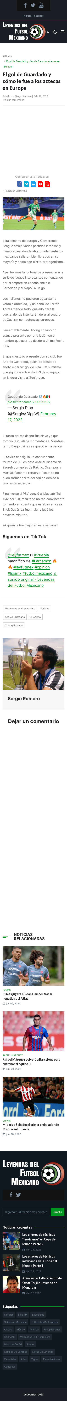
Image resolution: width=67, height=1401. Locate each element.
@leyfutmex (18, 555)
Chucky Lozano (14, 625)
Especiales (38, 1314)
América (34, 1329)
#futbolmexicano (37, 573)
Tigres (34, 1359)
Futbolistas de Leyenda (44, 1322)
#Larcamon (41, 561)
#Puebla (41, 555)
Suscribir (38, 15)
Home (8, 56)
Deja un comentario (13, 100)
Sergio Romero (23, 96)
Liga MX (22, 1314)
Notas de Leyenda (42, 1351)
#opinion (42, 567)
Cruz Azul (9, 1336)
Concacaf (9, 1366)
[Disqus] (33, 779)
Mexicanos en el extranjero (20, 608)
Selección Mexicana (15, 1322)
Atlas (23, 1359)
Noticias (44, 608)
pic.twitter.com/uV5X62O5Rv (29, 402)
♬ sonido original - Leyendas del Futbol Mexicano (32, 579)
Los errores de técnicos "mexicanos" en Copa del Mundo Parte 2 (39, 1239)
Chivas (8, 1329)
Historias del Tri (13, 1344)
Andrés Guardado (15, 616)
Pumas (30, 1344)
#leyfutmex (23, 567)
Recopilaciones (51, 1329)
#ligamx (14, 573)
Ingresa (27, 15)
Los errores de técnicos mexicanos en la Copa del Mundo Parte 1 (39, 1261)
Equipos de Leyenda (15, 1351)
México (21, 1329)
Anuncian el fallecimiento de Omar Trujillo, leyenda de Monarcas (42, 1282)
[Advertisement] (33, 139)
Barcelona (35, 616)
